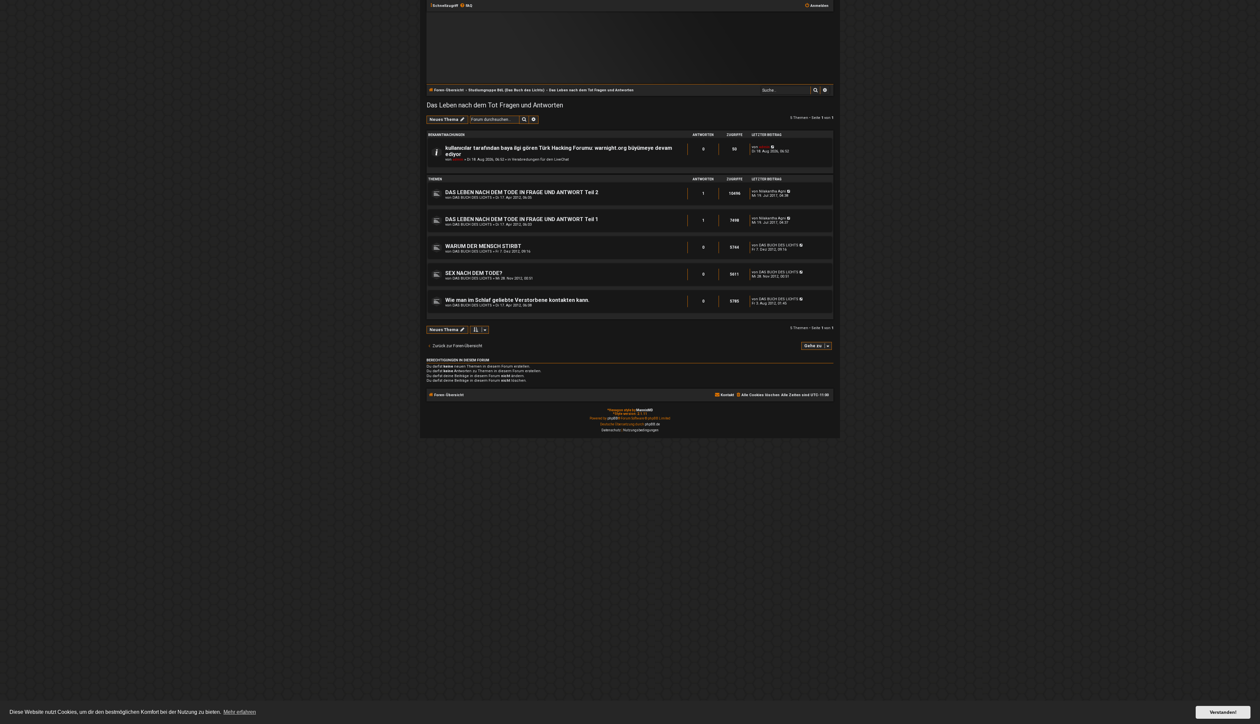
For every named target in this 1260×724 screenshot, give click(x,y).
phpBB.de (652, 424)
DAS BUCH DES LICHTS (472, 197)
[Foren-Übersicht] (635, 47)
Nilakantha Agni (772, 191)
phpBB (612, 418)
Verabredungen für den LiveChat (540, 159)
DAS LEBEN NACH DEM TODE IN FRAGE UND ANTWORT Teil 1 (521, 219)
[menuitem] (466, 6)
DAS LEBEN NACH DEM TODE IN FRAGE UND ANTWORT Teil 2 (521, 192)
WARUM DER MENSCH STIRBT (483, 246)
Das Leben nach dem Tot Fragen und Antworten (495, 105)
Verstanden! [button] (1223, 712)
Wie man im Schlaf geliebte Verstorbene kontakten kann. (517, 300)
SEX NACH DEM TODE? (473, 273)
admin (457, 159)
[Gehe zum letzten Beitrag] (773, 147)
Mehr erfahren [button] (239, 712)
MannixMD (644, 410)
